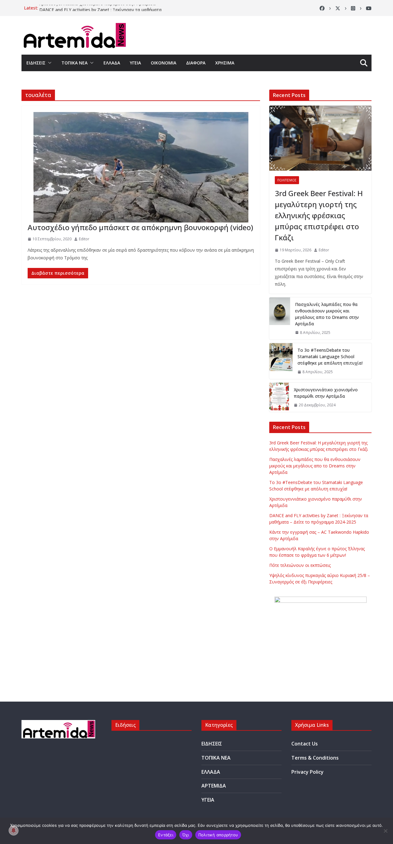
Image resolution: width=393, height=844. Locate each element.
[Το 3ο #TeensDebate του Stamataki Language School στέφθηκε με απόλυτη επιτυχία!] (281, 361)
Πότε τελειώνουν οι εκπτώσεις (300, 565)
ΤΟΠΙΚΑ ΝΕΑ (74, 63)
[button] (48, 63)
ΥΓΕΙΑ (135, 63)
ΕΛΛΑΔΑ (111, 63)
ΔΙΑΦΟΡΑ (195, 63)
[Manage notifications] (13, 830)
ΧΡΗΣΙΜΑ (224, 63)
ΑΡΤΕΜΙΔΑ (213, 785)
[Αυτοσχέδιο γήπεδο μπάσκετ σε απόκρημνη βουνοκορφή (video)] (141, 167)
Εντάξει (165, 834)
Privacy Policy (307, 772)
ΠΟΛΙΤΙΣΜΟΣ (287, 180)
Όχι (185, 834)
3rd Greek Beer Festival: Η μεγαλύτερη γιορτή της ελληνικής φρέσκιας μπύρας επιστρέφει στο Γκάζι (319, 215)
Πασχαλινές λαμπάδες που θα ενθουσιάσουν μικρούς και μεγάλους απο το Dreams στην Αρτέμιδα (327, 314)
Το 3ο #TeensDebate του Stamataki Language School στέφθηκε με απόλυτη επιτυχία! (330, 356)
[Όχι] (385, 831)
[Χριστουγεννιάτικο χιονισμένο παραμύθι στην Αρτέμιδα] (279, 397)
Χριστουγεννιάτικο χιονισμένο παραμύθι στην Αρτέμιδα (97, 8)
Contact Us (304, 743)
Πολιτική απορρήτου (218, 834)
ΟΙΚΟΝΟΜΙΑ (163, 63)
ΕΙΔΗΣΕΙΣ (35, 63)
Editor (84, 239)
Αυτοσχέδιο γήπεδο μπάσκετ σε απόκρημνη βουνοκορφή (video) (140, 227)
